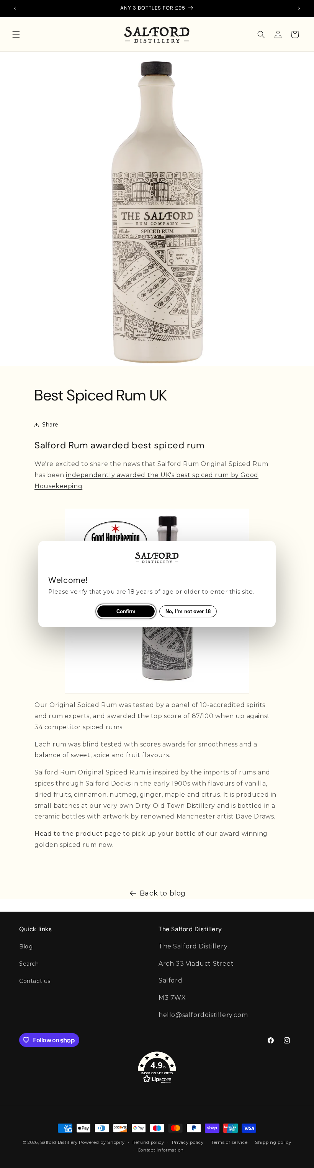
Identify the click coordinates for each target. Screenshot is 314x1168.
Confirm (126, 611)
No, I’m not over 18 (188, 611)
